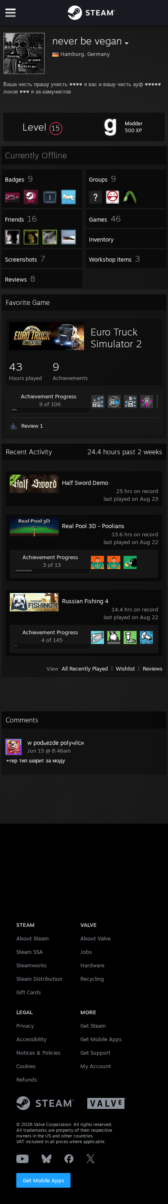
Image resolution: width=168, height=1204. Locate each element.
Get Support (95, 1052)
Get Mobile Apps (43, 1180)
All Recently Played (85, 668)
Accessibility (31, 1039)
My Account (95, 1066)
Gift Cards (28, 992)
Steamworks (31, 965)
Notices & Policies (38, 1052)
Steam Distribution (39, 978)
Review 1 (32, 425)
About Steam (32, 938)
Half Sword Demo (85, 482)
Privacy (25, 1025)
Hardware (92, 965)
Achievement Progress (48, 396)
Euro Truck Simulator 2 (116, 338)
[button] (42, 127)
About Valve (95, 938)
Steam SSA (29, 952)
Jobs (86, 952)
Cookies (25, 1066)
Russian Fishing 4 (85, 601)
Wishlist (125, 668)
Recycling (92, 978)
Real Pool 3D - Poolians (93, 525)
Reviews (152, 668)
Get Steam (93, 1025)
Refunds (26, 1079)
